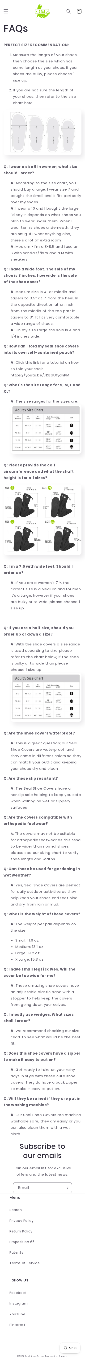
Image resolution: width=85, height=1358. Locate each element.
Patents (16, 1252)
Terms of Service (24, 1263)
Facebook (18, 1292)
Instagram (18, 1303)
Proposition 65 (21, 1242)
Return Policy (21, 1231)
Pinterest (17, 1324)
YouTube (17, 1314)
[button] (6, 11)
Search (15, 1209)
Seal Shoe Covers (34, 1356)
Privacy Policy (21, 1220)
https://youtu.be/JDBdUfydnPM (40, 375)
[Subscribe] (66, 1187)
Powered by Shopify (56, 1356)
